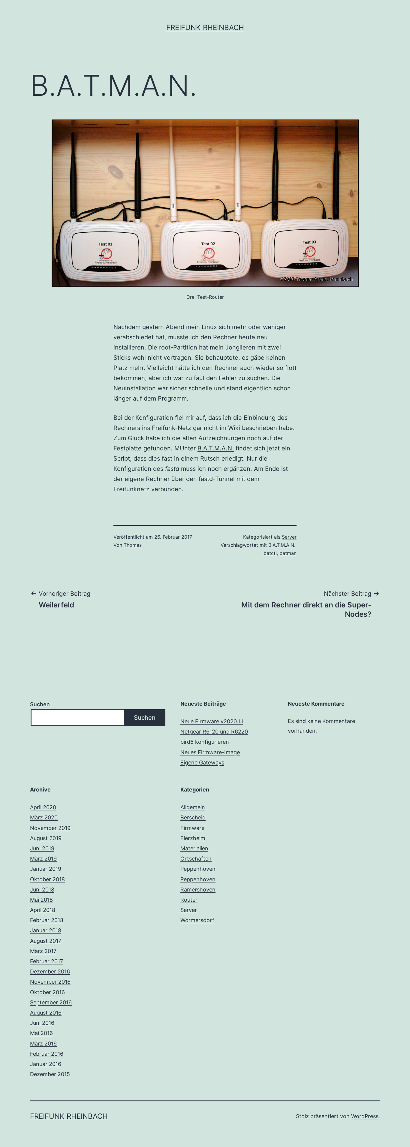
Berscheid (193, 817)
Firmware (192, 828)
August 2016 (46, 1012)
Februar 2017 (46, 961)
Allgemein (192, 807)
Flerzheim (192, 838)
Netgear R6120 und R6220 (214, 731)
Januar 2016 (45, 1064)
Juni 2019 (42, 848)
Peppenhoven (198, 869)
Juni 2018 (42, 889)
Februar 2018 (46, 920)
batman (288, 553)
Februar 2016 (46, 1054)
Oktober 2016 (47, 992)
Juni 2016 (42, 1023)
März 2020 (44, 817)
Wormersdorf (197, 920)
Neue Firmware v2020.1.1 (211, 721)
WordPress (364, 1116)
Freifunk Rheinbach (205, 27)
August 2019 (46, 838)
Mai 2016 (41, 1033)
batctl (270, 553)
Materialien (194, 848)
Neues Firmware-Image (210, 752)
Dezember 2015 (50, 1074)
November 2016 (50, 982)
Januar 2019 (45, 869)
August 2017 (45, 941)
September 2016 (51, 1002)
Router (188, 900)
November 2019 (50, 828)
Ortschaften (196, 858)
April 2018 (42, 910)
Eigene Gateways (202, 762)
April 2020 (43, 807)
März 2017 (43, 951)
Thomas (133, 545)
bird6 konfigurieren (204, 742)
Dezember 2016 (50, 971)
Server (289, 537)
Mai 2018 (41, 900)
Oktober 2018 (47, 879)
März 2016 (43, 1043)
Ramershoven (198, 889)
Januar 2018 (45, 930)
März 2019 (43, 858)
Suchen (40, 704)
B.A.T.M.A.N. (215, 448)
